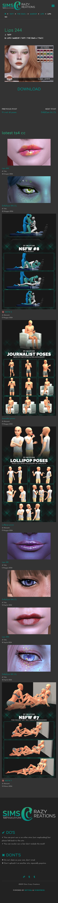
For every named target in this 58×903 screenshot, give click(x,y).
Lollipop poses (8, 525)
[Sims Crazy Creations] (18, 6)
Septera (28, 890)
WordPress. (39, 890)
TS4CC (40, 38)
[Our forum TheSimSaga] (23, 877)
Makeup (33, 14)
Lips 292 (5, 168)
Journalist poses (8, 418)
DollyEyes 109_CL (9, 206)
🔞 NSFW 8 (7, 312)
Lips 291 (5, 562)
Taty (12, 14)
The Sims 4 (21, 14)
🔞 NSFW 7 (7, 781)
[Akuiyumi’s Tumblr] (29, 877)
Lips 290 (5, 637)
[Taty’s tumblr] (34, 877)
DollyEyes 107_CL (9, 674)
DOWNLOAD (29, 89)
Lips (42, 14)
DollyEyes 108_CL (9, 599)
